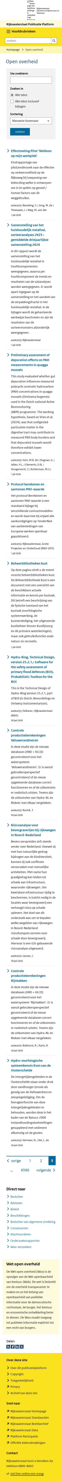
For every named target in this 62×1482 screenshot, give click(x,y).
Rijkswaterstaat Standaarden (29, 1417)
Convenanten (19, 1228)
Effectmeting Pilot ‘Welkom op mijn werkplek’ (31, 153)
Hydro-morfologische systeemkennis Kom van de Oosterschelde (31, 1066)
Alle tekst (21, 95)
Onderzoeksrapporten (25, 1241)
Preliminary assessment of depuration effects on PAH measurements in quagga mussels (30, 362)
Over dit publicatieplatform (28, 1368)
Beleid (14, 1209)
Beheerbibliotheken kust (29, 563)
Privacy (15, 1387)
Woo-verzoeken (20, 1247)
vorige (16, 1161)
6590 (25, 1170)
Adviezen (16, 1203)
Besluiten (16, 1196)
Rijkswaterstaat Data (24, 1430)
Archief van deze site (23, 1393)
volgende (46, 1170)
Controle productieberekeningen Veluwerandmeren (28, 735)
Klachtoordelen (20, 1234)
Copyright (17, 1374)
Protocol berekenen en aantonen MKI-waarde (27, 486)
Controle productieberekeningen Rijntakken (28, 976)
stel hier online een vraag (27, 1473)
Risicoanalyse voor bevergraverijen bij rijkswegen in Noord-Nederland (33, 830)
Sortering (16, 114)
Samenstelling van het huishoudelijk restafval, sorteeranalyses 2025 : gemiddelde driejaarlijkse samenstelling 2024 (29, 235)
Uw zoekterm (19, 73)
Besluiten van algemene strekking (32, 1222)
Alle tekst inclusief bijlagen (27, 104)
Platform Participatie (24, 1436)
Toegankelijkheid (21, 1380)
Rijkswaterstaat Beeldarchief (29, 1424)
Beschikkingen (20, 1215)
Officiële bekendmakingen (27, 1443)
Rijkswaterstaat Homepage (28, 1411)
